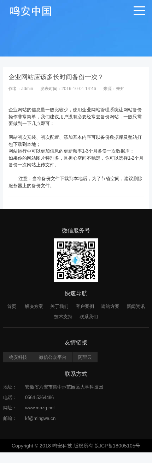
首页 (11, 306)
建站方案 (110, 306)
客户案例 (85, 306)
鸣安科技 (18, 357)
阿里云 (85, 357)
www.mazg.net (40, 407)
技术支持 (63, 316)
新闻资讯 (136, 306)
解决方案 (34, 306)
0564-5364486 (39, 397)
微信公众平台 (52, 357)
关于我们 (59, 306)
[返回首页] (31, 10)
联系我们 (89, 316)
